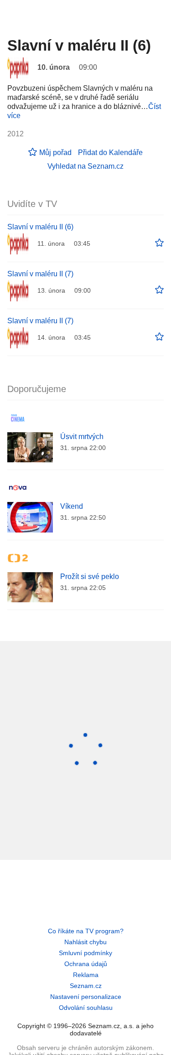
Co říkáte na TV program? (86, 931)
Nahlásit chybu (85, 942)
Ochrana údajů (85, 963)
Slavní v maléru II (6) (40, 227)
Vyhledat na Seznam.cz (85, 166)
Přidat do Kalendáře (110, 152)
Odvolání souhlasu (86, 1007)
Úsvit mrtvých (82, 436)
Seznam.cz (86, 985)
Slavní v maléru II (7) (40, 274)
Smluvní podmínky (85, 953)
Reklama (85, 974)
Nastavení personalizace (85, 996)
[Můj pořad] (159, 243)
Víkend (71, 506)
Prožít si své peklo (89, 576)
